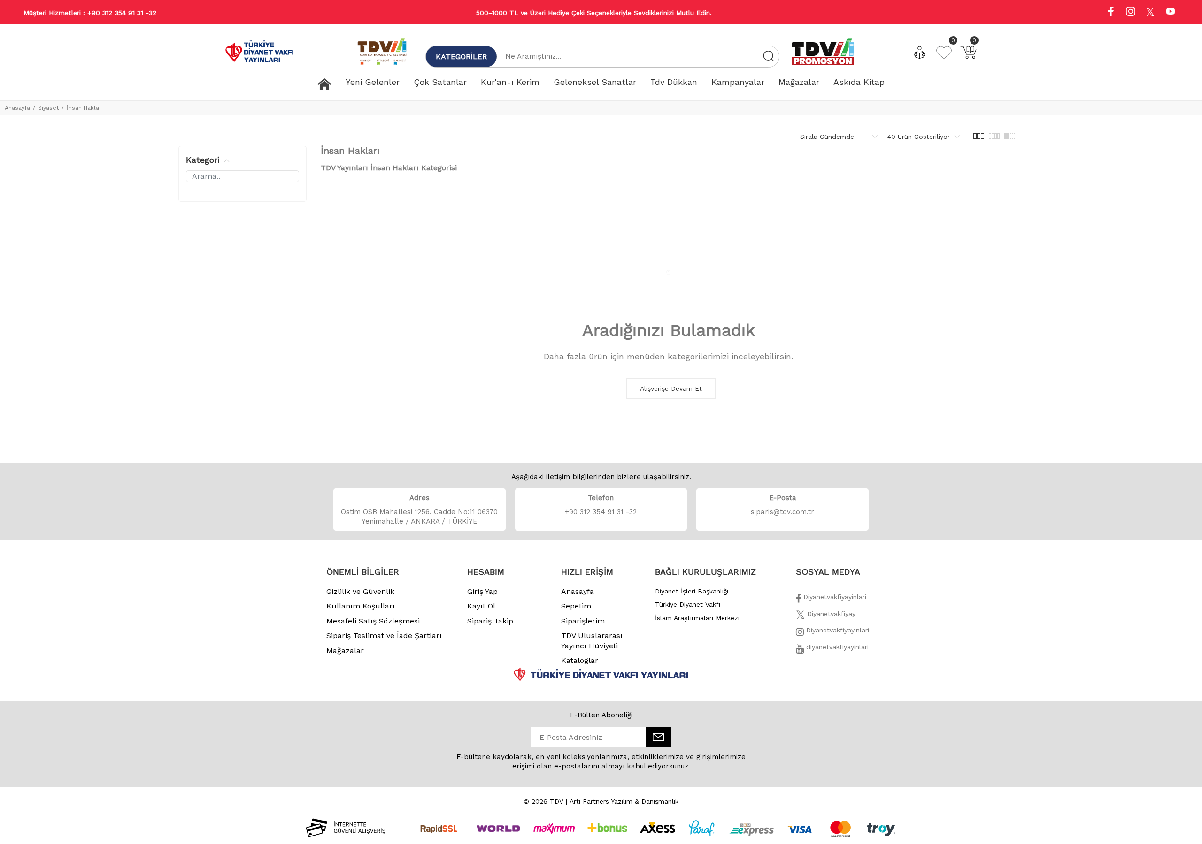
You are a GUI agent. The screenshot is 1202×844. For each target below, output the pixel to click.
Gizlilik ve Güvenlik (360, 591)
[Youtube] (1171, 12)
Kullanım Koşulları (360, 605)
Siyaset (48, 108)
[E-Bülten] (658, 737)
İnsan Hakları (85, 108)
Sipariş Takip (490, 620)
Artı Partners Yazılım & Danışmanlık (624, 801)
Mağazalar (345, 650)
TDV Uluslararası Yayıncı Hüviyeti (592, 640)
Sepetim (576, 605)
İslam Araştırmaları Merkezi (697, 618)
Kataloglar (579, 660)
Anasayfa (17, 108)
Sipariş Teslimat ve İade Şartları (384, 635)
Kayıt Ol (481, 605)
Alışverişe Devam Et (671, 388)
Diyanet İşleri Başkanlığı (691, 591)
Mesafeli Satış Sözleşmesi (373, 620)
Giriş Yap (482, 591)
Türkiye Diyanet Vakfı (687, 604)
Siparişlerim (583, 620)
